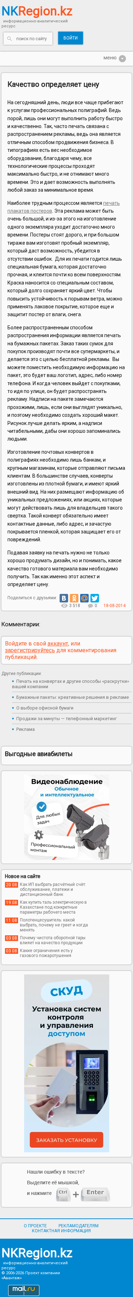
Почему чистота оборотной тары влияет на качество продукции (52, 940)
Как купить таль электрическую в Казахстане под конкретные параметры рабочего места (53, 907)
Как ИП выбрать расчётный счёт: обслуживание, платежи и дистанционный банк (53, 889)
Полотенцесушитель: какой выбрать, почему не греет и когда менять (54, 925)
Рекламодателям (79, 1225)
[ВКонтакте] (64, 598)
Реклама (25, 729)
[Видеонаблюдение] (66, 817)
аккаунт (58, 643)
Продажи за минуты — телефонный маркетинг (66, 718)
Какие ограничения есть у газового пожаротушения (46, 953)
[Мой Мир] (84, 598)
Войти (70, 38)
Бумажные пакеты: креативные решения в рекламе (72, 697)
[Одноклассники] (74, 598)
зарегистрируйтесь (30, 650)
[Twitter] (94, 598)
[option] (66, 817)
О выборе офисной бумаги (44, 708)
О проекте (35, 1225)
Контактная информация (61, 1230)
